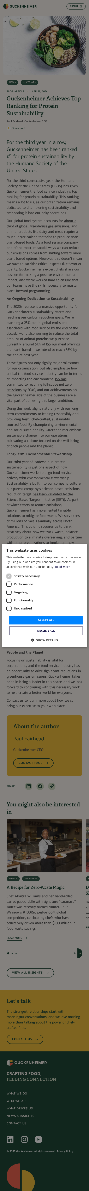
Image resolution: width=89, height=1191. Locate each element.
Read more (62, 567)
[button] (44, 640)
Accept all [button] (46, 620)
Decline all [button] (46, 630)
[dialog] (44, 595)
